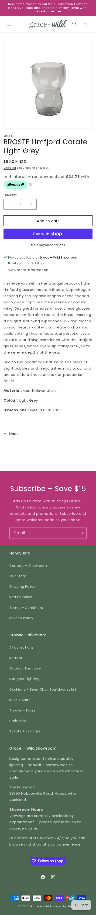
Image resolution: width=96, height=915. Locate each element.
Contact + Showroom (28, 565)
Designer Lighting (24, 678)
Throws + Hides (22, 710)
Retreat (15, 658)
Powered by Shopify (64, 906)
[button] (9, 24)
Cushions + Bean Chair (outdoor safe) (42, 689)
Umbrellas (18, 720)
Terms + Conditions (26, 607)
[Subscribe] (81, 533)
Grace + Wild (39, 906)
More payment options (48, 245)
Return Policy (20, 597)
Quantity (10, 195)
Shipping (9, 168)
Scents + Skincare (25, 731)
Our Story (17, 576)
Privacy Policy (21, 618)
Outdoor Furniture (25, 668)
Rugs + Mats (20, 700)
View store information (28, 270)
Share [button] (14, 433)
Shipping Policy (22, 586)
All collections (21, 647)
